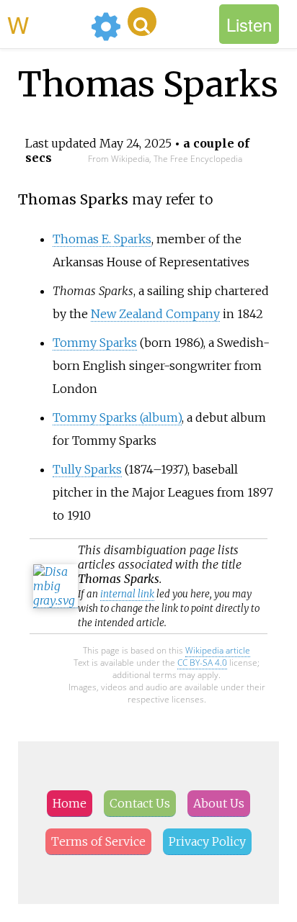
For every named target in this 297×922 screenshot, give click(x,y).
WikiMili (46, 23)
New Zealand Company (155, 314)
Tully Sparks (87, 469)
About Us (218, 803)
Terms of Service (98, 841)
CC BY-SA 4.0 (202, 662)
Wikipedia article (217, 650)
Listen (249, 24)
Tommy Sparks (95, 342)
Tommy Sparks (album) (117, 417)
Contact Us (140, 803)
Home (70, 803)
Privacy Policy (207, 841)
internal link (127, 594)
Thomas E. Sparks (102, 239)
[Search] (142, 21)
